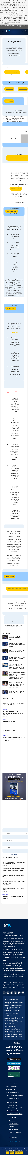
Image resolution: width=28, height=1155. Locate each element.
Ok (7, 1152)
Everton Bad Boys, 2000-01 (12, 72)
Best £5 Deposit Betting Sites (15, 1095)
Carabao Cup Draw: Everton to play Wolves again (17, 645)
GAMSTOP (8, 1015)
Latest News (6, 633)
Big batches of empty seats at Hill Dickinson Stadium (13, 863)
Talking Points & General (10, 858)
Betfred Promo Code (12, 1111)
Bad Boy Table (9, 89)
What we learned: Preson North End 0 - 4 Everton (16, 638)
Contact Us (12, 1121)
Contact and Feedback (13, 1141)
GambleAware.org (17, 1008)
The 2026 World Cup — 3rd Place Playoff (13, 888)
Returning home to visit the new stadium (13, 897)
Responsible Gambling (15, 1132)
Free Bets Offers (11, 1089)
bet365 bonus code (12, 1102)
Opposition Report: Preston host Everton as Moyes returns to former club (16, 685)
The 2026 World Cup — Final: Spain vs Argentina (13, 882)
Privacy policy (18, 1152)
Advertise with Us (14, 1123)
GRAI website (8, 1036)
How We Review (13, 1129)
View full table (14, 854)
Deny (11, 1152)
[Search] (22, 31)
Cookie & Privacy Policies (9, 1145)
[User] (25, 31)
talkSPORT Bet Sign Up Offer (15, 1108)
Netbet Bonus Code (12, 1105)
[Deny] (26, 1151)
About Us (11, 1126)
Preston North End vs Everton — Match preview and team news (17, 692)
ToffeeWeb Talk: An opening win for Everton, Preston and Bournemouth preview (16, 666)
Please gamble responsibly (9, 25)
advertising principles (14, 27)
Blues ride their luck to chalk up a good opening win (13, 703)
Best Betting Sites (12, 1086)
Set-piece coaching (8, 722)
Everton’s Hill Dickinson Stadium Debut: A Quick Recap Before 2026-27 (13, 870)
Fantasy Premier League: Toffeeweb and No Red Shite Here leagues (13, 713)
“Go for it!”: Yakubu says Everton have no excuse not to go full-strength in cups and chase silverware (17, 675)
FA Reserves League (16, 188)
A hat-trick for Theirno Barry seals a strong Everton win (17, 658)
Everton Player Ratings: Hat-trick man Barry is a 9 (17, 652)
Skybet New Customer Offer (14, 1113)
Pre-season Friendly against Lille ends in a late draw (13, 729)
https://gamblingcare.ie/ (13, 987)
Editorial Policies (19, 1145)
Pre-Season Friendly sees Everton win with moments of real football (13, 739)
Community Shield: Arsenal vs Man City (13, 875)
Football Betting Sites (13, 1092)
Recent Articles (7, 698)
